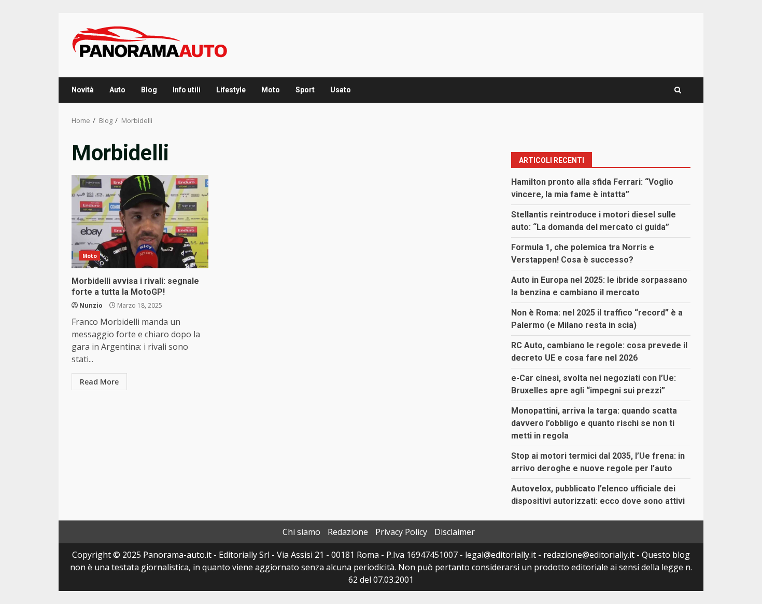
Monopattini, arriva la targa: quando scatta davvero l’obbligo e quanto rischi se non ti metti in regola (594, 423)
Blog (149, 90)
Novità (83, 90)
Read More (99, 382)
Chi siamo (301, 532)
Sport (305, 90)
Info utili (187, 90)
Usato (340, 90)
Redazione (348, 532)
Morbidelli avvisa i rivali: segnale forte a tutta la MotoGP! (140, 221)
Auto (117, 90)
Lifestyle (231, 90)
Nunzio (91, 305)
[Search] (677, 90)
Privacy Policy (401, 532)
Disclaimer (454, 532)
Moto (270, 90)
